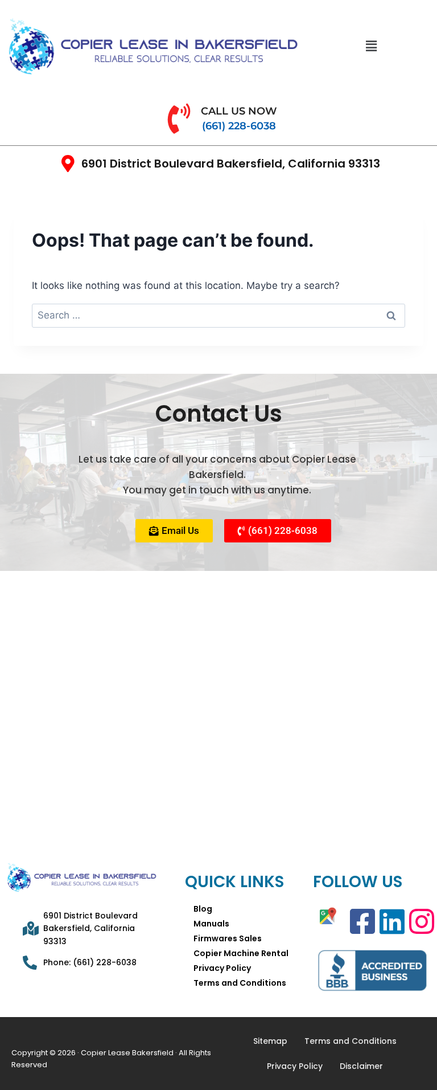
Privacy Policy (222, 968)
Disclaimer (361, 1066)
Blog (202, 909)
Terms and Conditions (239, 983)
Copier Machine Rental (240, 953)
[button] (371, 45)
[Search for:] (218, 315)
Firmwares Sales (227, 938)
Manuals (211, 923)
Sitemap (270, 1041)
